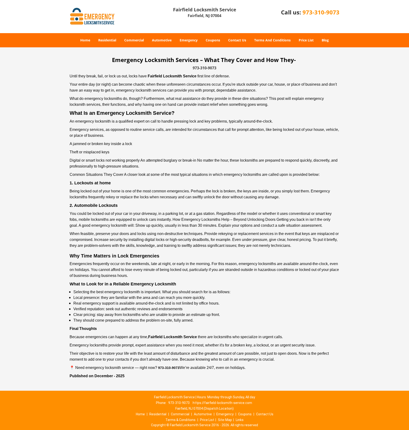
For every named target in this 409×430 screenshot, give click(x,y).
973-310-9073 (320, 12)
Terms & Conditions (180, 420)
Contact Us (237, 40)
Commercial (134, 40)
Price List (306, 40)
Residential (107, 40)
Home (85, 40)
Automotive (162, 40)
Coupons (213, 40)
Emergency (189, 40)
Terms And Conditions (272, 40)
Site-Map (225, 420)
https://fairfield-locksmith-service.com (222, 403)
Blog (325, 40)
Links (240, 420)
